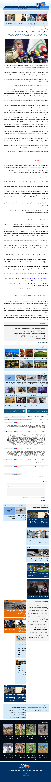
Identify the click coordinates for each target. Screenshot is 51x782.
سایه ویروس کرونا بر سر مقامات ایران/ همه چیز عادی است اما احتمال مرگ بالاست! (33, 330)
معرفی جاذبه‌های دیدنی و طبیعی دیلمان (41, 358)
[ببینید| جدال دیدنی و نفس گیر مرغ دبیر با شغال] (43, 729)
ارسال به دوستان (35, 416)
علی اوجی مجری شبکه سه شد (43, 394)
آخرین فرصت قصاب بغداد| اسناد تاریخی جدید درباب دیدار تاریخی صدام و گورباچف (21, 613)
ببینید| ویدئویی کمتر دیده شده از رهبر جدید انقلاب (39, 631)
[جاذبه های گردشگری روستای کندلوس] (12, 363)
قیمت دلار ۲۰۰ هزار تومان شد (42, 619)
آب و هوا (16, 0)
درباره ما (23, 0)
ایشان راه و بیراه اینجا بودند (12, 79)
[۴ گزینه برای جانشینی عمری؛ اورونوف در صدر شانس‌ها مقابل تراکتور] (43, 568)
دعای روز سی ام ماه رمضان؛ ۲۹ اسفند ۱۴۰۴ (18, 707)
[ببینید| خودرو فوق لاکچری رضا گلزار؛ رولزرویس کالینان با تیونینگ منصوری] (42, 378)
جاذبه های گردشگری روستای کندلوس (12, 369)
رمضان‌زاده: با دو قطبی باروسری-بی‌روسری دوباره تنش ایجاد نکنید (37, 709)
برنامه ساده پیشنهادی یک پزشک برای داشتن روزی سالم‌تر (24, 646)
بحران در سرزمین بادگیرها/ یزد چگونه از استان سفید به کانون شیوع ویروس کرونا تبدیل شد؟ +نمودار (30, 335)
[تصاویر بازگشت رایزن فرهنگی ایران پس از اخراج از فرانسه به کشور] (38, 588)
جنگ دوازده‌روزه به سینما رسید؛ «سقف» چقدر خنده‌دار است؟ (21, 384)
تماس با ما (26, 0)
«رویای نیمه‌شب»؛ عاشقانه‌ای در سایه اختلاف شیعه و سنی (21, 394)
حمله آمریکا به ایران (37, 507)
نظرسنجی (9, 0)
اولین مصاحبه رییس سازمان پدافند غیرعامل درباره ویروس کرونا (26, 119)
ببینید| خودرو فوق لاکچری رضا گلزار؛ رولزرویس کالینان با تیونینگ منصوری (43, 384)
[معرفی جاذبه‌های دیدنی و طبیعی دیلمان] (41, 353)
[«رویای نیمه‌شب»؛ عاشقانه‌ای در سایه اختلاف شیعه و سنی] (21, 389)
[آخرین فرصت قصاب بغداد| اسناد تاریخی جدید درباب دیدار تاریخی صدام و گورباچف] (20, 605)
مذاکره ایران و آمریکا (44, 507)
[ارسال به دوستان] (27, 26)
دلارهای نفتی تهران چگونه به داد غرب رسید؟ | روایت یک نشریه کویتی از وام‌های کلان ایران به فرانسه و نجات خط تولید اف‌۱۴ (10, 697)
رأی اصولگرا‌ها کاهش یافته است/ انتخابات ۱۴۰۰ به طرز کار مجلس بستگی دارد (33, 331)
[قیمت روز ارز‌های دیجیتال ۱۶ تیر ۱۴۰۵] (18, 663)
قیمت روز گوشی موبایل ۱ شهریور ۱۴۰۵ (10, 24)
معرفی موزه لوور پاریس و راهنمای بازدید (26, 369)
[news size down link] (30, 26)
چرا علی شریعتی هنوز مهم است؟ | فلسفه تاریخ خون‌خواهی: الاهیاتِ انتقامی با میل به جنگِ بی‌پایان (43, 522)
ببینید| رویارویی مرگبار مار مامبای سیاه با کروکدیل (43, 756)
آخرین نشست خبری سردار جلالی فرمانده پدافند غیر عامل (36, 278)
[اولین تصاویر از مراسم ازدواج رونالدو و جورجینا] (31, 399)
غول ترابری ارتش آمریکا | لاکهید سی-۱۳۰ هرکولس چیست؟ (32, 384)
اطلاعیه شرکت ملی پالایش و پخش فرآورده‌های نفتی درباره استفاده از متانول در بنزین (38, 614)
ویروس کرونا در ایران (41, 342)
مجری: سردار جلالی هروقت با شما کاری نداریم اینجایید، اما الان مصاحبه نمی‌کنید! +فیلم (30, 85)
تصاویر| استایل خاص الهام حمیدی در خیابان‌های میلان (32, 394)
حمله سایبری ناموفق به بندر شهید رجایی (39, 338)
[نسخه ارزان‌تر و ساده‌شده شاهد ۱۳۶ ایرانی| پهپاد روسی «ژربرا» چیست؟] (10, 399)
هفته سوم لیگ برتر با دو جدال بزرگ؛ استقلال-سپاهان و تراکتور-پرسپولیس (32, 574)
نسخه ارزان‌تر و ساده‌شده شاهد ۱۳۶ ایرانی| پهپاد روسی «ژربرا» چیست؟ (10, 405)
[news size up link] (33, 26)
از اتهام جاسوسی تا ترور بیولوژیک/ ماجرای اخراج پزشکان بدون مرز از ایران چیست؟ (33, 336)
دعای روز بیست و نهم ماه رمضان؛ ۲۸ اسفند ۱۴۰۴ (17, 709)
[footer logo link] (24, 766)
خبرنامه (16, 770)
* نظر (46, 488)
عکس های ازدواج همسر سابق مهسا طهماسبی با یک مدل (10, 394)
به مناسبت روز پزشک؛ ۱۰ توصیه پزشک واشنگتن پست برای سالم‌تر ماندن (18, 649)
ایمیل (46, 486)
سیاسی (47, 27)
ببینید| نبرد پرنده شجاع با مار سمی (20, 756)
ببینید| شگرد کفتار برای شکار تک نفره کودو (8, 756)
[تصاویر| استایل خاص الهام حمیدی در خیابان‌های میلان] (31, 389)
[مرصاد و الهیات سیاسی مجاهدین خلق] (9, 605)
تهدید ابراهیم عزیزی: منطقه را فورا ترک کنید (40, 710)
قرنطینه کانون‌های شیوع (40, 147)
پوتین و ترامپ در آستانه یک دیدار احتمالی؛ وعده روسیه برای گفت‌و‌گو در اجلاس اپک (38, 608)
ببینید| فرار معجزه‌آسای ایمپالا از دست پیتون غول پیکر (31, 757)
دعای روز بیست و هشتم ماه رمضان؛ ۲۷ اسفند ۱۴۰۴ (17, 710)
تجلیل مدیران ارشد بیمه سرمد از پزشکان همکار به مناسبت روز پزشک (38, 625)
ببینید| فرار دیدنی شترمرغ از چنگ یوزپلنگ (8, 738)
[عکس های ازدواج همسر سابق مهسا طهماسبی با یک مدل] (10, 389)
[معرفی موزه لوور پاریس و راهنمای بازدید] (26, 363)
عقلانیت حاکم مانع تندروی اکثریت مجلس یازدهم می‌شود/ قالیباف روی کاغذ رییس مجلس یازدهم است (29, 333)
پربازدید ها (42, 601)
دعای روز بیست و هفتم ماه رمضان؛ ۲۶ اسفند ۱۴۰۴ (17, 712)
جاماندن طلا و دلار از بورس (33, 540)
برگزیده (44, 27)
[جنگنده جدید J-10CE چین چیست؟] (10, 378)
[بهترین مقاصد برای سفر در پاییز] (26, 353)
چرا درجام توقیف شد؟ (44, 23)
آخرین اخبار (46, 601)
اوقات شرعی (12, 0)
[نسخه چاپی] (26, 26)
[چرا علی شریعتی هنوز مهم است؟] (21, 17)
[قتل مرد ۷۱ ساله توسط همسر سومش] (32, 553)
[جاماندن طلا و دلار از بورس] (32, 534)
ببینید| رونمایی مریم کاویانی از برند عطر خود (40, 629)
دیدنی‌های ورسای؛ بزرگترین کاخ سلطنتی (41, 369)
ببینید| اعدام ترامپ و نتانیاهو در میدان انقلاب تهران (10, 630)
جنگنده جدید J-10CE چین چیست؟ (10, 383)
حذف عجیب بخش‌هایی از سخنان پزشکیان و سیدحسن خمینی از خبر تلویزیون (38, 622)
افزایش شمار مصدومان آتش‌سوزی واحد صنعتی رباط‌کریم (23, 670)
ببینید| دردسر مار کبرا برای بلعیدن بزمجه (21, 738)
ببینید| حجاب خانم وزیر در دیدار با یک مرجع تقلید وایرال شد (38, 604)
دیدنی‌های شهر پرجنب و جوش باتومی (12, 358)
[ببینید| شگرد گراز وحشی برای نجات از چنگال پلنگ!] (31, 729)
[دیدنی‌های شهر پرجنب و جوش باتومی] (12, 353)
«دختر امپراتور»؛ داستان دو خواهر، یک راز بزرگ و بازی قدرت (21, 405)
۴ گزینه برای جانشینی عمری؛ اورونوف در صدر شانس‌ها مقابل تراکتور (43, 575)
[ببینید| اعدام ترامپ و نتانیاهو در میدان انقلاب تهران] (9, 624)
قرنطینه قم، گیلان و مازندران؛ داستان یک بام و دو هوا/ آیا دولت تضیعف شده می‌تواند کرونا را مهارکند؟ (30, 328)
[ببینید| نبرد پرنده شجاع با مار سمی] (20, 748)
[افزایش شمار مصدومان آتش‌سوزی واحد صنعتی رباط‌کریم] (23, 662)
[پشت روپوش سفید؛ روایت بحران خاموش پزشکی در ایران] (31, 17)
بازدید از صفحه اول (43, 416)
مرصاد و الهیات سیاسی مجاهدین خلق (11, 611)
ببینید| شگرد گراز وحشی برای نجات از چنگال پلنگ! (31, 739)
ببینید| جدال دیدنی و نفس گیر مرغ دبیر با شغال (44, 739)
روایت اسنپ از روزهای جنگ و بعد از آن (41, 627)
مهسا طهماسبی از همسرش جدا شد (42, 404)
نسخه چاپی (29, 416)
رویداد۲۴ (46, 65)
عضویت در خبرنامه (19, 417)
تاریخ (23, 685)
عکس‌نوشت (22, 601)
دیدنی (46, 580)
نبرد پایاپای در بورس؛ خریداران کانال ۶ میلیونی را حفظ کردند (44, 542)
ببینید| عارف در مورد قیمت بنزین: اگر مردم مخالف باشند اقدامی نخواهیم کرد (38, 617)
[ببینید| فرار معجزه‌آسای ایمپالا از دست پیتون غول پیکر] (31, 748)
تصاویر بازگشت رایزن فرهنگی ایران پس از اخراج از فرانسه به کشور (38, 597)
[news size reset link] (32, 26)
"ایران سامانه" (23, 775)
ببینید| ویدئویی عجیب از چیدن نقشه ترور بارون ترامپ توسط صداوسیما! (21, 630)
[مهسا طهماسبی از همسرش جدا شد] (42, 399)
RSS (9, 770)
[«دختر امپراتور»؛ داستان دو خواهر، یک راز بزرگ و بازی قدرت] (21, 399)
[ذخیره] (29, 26)
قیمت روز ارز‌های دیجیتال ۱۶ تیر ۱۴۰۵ (18, 669)
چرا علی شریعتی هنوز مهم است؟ (21, 23)
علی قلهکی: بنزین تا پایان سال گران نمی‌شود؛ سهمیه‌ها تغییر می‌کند (37, 707)
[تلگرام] (37, 411)
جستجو (30, 770)
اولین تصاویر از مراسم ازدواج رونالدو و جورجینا (32, 404)
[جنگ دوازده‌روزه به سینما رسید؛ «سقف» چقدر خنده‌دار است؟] (21, 378)
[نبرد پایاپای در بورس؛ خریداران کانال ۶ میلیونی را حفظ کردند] (43, 534)
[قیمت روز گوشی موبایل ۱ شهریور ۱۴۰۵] (10, 17)
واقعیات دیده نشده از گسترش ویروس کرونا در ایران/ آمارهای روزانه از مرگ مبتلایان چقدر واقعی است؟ (25, 151)
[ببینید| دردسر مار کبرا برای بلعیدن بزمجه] (20, 729)
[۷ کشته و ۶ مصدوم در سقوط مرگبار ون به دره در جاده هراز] (43, 553)
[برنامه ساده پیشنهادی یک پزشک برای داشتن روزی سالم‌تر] (23, 639)
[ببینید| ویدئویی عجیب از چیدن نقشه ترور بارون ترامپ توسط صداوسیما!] (20, 623)
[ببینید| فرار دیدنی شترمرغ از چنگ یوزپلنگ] (8, 729)
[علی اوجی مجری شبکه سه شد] (42, 389)
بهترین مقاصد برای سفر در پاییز (28, 358)
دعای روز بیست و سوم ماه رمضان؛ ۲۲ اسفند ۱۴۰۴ (17, 717)
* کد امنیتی (46, 498)
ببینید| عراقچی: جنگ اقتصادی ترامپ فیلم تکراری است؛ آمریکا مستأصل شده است (38, 638)
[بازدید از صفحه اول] (47, 416)
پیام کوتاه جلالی (30, 90)
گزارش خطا (45, 414)
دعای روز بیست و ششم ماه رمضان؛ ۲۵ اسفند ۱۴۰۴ (17, 714)
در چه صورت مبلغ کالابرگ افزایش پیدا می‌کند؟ (40, 605)
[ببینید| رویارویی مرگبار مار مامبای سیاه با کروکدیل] (43, 748)
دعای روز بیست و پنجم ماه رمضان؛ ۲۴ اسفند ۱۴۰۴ (17, 715)
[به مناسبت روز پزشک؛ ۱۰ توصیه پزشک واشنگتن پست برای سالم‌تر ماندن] (18, 639)
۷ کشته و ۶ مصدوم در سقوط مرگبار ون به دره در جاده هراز (44, 559)
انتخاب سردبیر (43, 511)
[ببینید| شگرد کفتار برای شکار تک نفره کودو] (8, 748)
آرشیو (18, 0)
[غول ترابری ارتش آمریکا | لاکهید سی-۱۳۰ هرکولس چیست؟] (31, 378)
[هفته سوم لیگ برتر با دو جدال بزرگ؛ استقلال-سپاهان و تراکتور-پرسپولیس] (32, 568)
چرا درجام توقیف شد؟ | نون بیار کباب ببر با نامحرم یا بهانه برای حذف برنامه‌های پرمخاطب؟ (38, 611)
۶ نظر (43, 28)
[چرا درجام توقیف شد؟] (42, 17)
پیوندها (21, 0)
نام (46, 483)
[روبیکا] (15, 411)
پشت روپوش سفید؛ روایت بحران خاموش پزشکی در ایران (32, 24)
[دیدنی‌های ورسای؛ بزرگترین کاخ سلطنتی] (41, 363)
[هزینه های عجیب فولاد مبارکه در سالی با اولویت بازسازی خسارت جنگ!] (32, 515)
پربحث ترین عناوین (38, 601)
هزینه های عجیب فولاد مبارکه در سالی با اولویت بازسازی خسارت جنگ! (33, 521)
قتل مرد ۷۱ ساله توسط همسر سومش (33, 559)
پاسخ (6, 422)
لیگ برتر (44, 563)
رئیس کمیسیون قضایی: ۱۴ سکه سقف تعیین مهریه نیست (38, 635)
